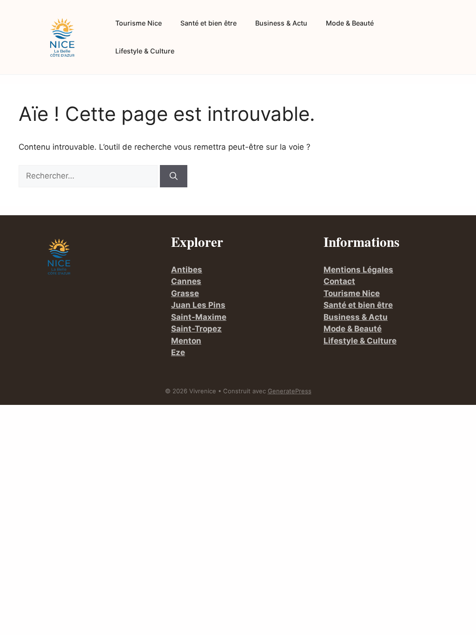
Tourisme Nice (138, 23)
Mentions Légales (358, 269)
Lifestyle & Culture (144, 51)
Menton (186, 340)
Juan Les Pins (198, 305)
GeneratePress (289, 391)
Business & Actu (281, 23)
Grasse (185, 293)
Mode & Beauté (350, 23)
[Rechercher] (173, 176)
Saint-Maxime (198, 317)
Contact (339, 281)
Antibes (186, 269)
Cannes (186, 281)
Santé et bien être (208, 23)
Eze (178, 352)
